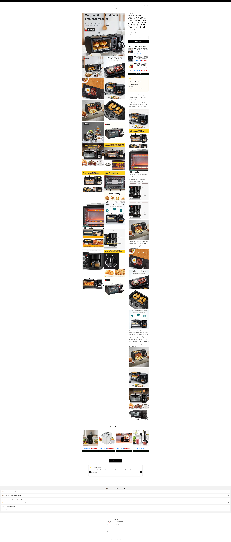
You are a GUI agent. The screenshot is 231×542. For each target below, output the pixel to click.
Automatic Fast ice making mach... (107, 446)
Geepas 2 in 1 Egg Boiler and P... (123, 446)
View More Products (115, 460)
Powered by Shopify (118, 539)
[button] (83, 5)
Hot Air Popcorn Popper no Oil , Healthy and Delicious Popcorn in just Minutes (142, 64)
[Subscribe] (125, 531)
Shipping (129, 34)
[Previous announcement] (83, 1)
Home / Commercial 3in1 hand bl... (140, 446)
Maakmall (113, 539)
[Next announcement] (148, 1)
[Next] (147, 442)
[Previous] (84, 442)
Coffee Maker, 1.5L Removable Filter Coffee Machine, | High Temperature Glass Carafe (142, 57)
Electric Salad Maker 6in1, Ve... (90, 446)
